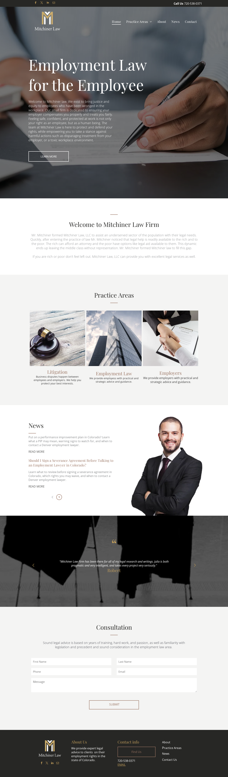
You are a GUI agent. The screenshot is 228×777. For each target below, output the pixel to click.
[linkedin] (48, 3)
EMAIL (122, 765)
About (166, 742)
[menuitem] (116, 21)
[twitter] (41, 3)
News (165, 754)
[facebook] (35, 3)
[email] (54, 3)
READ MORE (36, 452)
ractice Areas (172, 748)
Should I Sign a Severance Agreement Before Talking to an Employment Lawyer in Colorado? (70, 462)
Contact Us (169, 760)
